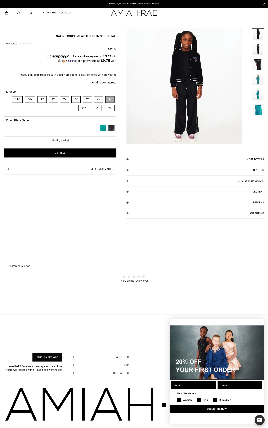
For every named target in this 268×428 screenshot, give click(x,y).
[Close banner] (264, 3)
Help (126, 365)
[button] (87, 61)
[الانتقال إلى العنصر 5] (258, 94)
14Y (83, 107)
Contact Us (121, 373)
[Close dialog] (260, 323)
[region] (134, 4)
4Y (98, 99)
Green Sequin (103, 128)
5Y (87, 99)
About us (122, 357)
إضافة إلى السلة (60, 140)
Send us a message (47, 357)
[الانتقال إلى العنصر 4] (258, 79)
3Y (109, 99)
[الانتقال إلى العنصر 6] (258, 110)
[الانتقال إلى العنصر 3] (258, 64)
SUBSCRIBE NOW (217, 408)
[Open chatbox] (260, 420)
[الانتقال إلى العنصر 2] (258, 49)
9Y (42, 99)
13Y (96, 107)
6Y (76, 99)
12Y (109, 107)
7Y (64, 99)
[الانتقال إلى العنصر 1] (258, 34)
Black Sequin (111, 128)
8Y (53, 99)
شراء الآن (60, 152)
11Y (17, 99)
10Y (30, 99)
